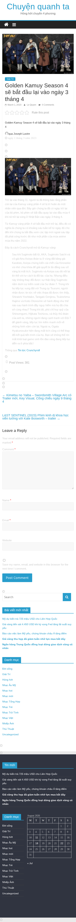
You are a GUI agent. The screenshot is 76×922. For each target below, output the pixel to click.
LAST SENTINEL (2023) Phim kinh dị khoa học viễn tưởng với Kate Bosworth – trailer (35, 417)
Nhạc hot (7, 690)
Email (6, 520)
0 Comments (47, 105)
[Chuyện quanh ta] (6, 24)
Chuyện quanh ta (38, 6)
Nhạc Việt (7, 718)
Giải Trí (10, 79)
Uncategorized (10, 734)
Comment (9, 449)
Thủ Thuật (8, 729)
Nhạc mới (7, 696)
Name (6, 500)
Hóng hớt (7, 679)
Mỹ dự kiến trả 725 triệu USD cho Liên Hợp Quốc (29, 618)
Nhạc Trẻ (7, 707)
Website (7, 540)
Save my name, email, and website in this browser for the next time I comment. (35, 566)
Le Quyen (32, 105)
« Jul (30, 863)
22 (61, 843)
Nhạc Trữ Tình (10, 712)
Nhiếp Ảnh (8, 723)
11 (36, 837)
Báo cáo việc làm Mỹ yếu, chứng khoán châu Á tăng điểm (34, 633)
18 (36, 843)
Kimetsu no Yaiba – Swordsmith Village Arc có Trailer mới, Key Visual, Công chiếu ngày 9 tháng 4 (36, 398)
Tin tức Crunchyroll (29, 350)
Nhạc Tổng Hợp (11, 701)
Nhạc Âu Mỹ (9, 685)
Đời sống (7, 668)
